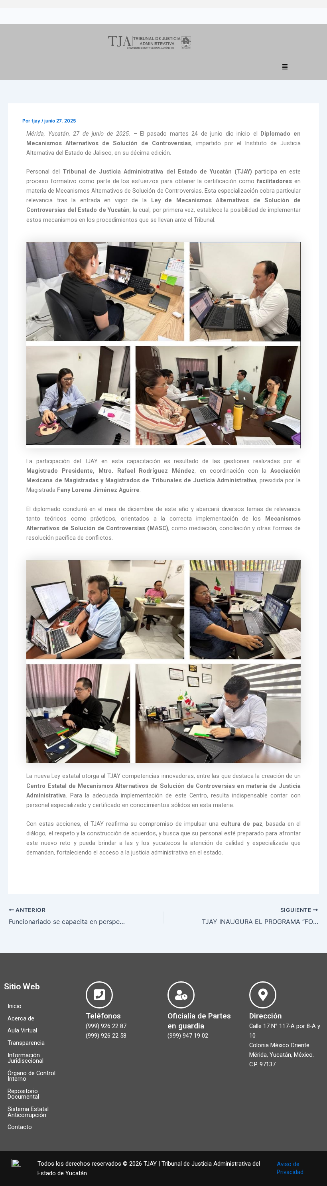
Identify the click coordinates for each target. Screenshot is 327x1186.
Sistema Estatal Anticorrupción (28, 1112)
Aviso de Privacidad (290, 1168)
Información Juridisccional (25, 1058)
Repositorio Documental (23, 1094)
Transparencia (26, 1042)
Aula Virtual (22, 1030)
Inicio (15, 1006)
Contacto (20, 1127)
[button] (285, 66)
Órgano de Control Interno (31, 1076)
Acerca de (21, 1018)
